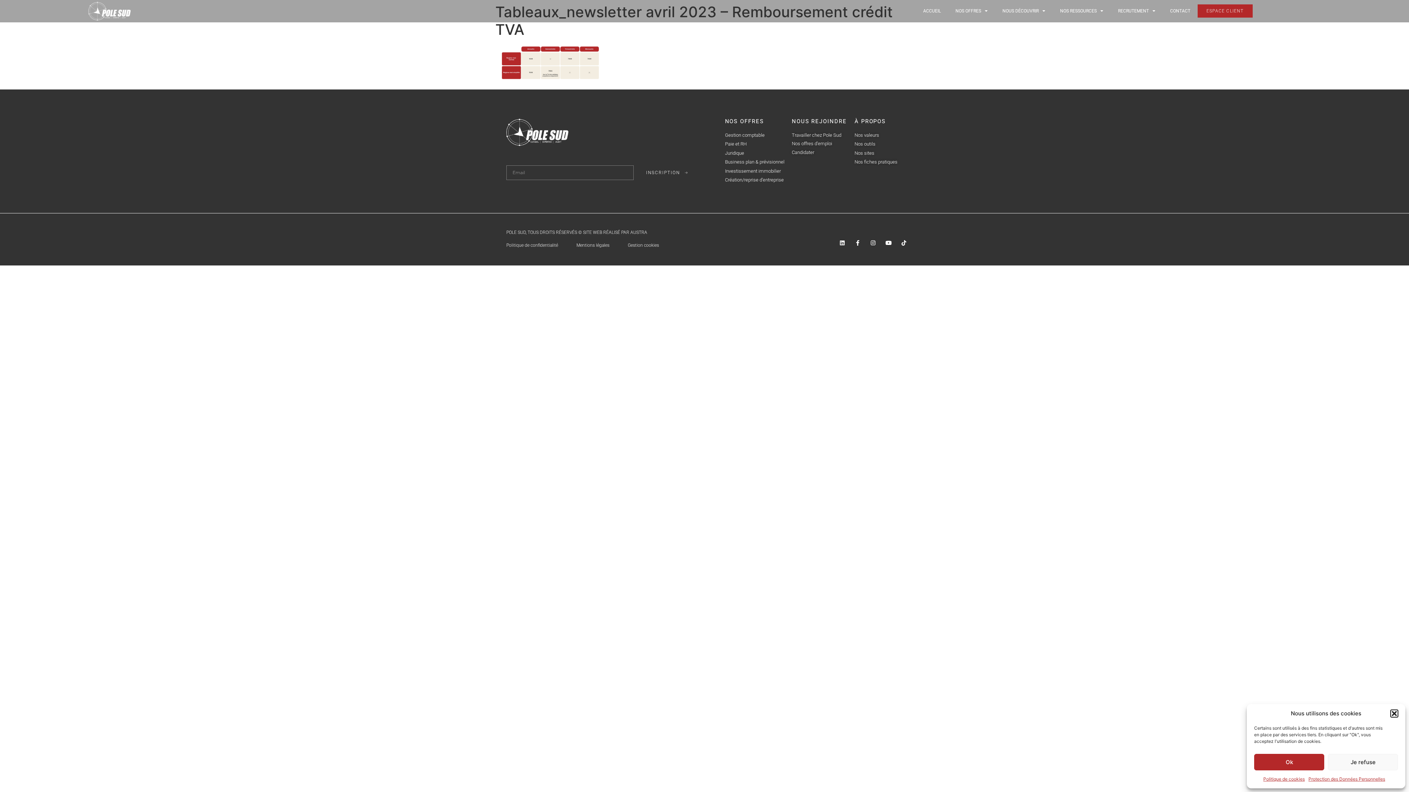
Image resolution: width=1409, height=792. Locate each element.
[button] (1394, 713)
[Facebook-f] (858, 243)
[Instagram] (873, 243)
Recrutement (1133, 11)
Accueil (932, 11)
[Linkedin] (842, 243)
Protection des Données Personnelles (1346, 779)
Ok (1289, 762)
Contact (1180, 11)
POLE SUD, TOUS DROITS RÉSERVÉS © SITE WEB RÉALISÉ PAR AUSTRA (576, 232)
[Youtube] (888, 243)
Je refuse (1363, 762)
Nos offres (968, 11)
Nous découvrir (1020, 11)
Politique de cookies (1284, 779)
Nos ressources (1078, 11)
